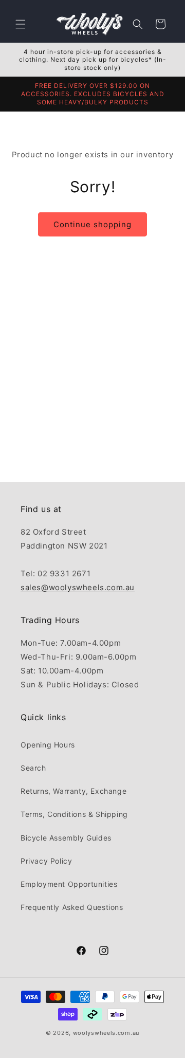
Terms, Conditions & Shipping (74, 814)
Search (33, 767)
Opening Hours (48, 744)
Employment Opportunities (69, 884)
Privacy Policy (46, 860)
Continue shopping (92, 224)
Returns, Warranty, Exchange (73, 791)
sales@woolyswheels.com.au (78, 587)
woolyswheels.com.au (106, 1032)
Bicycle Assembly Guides (66, 837)
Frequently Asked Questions (72, 907)
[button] (20, 24)
